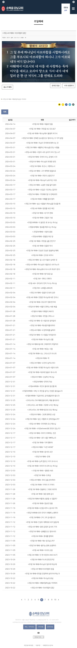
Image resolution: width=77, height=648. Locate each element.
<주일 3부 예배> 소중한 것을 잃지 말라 (42, 185)
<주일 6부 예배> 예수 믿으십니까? (42, 541)
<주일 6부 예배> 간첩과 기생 (42, 218)
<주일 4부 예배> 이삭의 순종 (42, 550)
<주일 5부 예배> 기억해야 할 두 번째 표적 (42, 194)
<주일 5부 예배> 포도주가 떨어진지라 (42, 302)
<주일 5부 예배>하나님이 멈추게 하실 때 (42, 564)
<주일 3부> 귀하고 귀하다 (42, 279)
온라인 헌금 (55, 86)
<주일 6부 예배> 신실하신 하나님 (42, 377)
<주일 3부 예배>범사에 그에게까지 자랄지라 (42, 344)
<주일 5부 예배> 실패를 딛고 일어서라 (42, 532)
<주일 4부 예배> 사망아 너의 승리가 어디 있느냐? (42, 152)
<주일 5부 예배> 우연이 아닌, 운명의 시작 (42, 157)
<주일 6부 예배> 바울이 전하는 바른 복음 (42, 307)
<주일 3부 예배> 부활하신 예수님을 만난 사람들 (42, 148)
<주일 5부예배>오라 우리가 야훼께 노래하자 (42, 513)
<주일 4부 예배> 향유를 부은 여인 (42, 209)
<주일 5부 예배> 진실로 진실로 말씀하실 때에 (42, 251)
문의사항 (50, 627)
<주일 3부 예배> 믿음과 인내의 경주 (42, 293)
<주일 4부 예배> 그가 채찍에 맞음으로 (42, 171)
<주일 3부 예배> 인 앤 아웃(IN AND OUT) (42, 555)
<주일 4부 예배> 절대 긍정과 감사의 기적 (42, 527)
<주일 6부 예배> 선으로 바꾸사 (42, 255)
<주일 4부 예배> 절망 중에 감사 (42, 494)
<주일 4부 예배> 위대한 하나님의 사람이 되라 (42, 368)
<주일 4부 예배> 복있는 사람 (42, 349)
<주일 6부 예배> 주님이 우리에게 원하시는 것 (42, 143)
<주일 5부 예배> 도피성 (42, 475)
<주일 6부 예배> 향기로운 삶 (42, 274)
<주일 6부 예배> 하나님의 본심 (42, 578)
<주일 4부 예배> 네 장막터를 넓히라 (42, 330)
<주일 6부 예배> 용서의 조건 (42, 452)
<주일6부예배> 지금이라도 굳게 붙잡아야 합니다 (42, 396)
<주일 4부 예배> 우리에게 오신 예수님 (42, 424)
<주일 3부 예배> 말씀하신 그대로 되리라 (42, 489)
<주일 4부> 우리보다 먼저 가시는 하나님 (42, 283)
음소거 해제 (7, 87)
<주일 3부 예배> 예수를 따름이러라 (42, 326)
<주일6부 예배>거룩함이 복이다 (42, 312)
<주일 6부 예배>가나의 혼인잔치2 (42, 560)
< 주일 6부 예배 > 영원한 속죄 (42, 471)
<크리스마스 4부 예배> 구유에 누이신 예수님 (42, 405)
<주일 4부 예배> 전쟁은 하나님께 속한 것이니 (42, 297)
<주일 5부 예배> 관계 (42, 457)
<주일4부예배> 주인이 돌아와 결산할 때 (42, 386)
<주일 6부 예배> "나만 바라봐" (42, 447)
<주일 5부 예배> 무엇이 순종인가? (42, 176)
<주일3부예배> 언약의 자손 (42, 382)
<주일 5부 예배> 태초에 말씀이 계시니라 (42, 372)
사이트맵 (40, 627)
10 (55, 600)
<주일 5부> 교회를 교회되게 (42, 288)
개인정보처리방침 (28, 645)
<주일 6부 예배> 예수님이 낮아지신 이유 (42, 180)
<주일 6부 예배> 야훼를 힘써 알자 (42, 199)
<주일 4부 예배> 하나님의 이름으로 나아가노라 (42, 265)
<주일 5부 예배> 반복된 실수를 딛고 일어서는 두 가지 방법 (42, 138)
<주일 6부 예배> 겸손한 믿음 (42, 504)
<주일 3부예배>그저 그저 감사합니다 (42, 518)
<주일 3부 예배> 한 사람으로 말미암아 (42, 321)
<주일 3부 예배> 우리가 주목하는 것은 (42, 433)
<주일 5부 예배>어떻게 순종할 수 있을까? (42, 499)
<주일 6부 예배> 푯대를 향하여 (42, 536)
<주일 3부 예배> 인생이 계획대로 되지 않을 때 (42, 522)
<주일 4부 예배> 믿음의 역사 (42, 246)
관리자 (8, 37)
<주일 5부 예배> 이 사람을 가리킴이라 (42, 335)
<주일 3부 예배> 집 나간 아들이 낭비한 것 (42, 260)
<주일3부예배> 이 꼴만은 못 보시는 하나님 (42, 223)
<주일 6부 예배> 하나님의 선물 (42, 340)
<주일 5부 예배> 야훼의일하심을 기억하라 (42, 583)
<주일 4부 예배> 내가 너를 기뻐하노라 (42, 438)
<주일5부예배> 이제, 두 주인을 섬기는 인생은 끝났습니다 (42, 391)
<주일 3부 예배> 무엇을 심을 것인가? (42, 241)
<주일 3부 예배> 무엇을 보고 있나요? (42, 129)
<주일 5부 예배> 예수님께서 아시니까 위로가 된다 (42, 269)
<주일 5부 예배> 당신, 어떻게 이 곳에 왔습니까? (42, 419)
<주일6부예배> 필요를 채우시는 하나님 (42, 227)
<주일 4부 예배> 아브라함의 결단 (14, 33)
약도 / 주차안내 (29, 627)
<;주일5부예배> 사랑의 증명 (42, 232)
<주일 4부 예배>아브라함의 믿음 (42, 569)
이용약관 (38, 645)
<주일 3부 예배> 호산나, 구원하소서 (42, 166)
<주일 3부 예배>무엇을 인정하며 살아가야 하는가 (42, 574)
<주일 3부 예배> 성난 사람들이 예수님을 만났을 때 (42, 204)
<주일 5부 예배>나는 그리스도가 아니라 (42, 354)
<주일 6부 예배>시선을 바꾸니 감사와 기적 (42, 508)
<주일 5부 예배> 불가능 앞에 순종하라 (42, 546)
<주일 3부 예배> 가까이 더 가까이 (42, 485)
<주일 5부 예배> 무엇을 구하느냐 (42, 316)
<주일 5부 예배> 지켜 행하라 (42, 443)
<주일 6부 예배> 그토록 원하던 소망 (42, 415)
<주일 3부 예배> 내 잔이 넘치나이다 (42, 363)
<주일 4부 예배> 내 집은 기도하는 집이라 (42, 190)
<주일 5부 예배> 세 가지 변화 (42, 213)
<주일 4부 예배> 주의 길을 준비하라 (42, 480)
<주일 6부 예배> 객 (42, 358)
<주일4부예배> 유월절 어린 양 (42, 237)
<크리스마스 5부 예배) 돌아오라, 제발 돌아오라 (42, 400)
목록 (4, 112)
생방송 (66, 9)
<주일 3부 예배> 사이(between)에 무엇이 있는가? (42, 429)
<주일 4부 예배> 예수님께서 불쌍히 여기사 (42, 134)
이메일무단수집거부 (48, 645)
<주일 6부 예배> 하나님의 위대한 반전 (42, 162)
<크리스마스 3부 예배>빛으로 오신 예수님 (42, 410)
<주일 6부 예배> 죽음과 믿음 (42, 124)
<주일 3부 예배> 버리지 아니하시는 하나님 (42, 466)
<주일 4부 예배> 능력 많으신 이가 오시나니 (42, 461)
